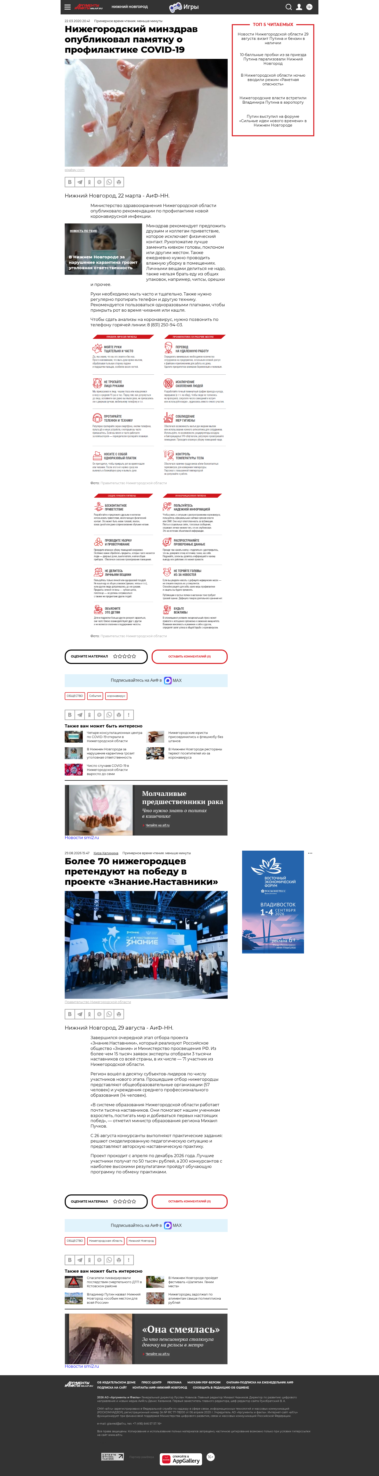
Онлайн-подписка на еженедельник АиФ (259, 1382)
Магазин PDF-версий (203, 1382)
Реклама (174, 1382)
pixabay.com (75, 170)
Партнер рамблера (141, 1457)
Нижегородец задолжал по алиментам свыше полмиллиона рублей (194, 1298)
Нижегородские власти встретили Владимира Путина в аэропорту (273, 100)
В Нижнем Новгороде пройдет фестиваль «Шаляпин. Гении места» (193, 1282)
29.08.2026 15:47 (77, 853)
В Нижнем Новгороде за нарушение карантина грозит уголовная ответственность (111, 753)
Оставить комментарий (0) (189, 656)
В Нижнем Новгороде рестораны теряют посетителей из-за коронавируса (195, 753)
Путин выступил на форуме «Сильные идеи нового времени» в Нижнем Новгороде (273, 121)
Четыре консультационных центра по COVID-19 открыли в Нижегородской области (114, 737)
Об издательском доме (116, 1382)
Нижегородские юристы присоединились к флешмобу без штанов (195, 737)
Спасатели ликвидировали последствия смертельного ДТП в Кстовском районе (114, 1282)
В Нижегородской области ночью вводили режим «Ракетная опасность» (273, 79)
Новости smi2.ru (82, 837)
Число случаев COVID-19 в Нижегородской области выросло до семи (108, 770)
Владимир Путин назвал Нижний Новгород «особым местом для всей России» (114, 1298)
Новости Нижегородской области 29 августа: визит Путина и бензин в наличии (273, 38)
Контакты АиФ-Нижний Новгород (160, 1387)
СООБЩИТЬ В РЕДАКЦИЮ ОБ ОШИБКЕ (221, 1387)
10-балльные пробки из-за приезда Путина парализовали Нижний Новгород (273, 59)
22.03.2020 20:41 (77, 21)
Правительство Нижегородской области (134, 483)
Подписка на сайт (112, 1387)
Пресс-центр (151, 1382)
